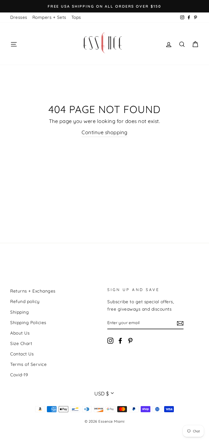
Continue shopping (104, 132)
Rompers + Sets (49, 17)
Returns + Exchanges (33, 291)
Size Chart (21, 343)
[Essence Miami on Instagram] (110, 340)
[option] (104, 6)
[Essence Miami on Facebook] (120, 340)
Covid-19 (19, 374)
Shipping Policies (28, 322)
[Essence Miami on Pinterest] (130, 340)
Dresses (18, 17)
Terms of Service (28, 364)
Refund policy (25, 301)
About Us (20, 333)
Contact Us (22, 353)
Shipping (19, 312)
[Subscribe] (180, 323)
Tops (76, 17)
